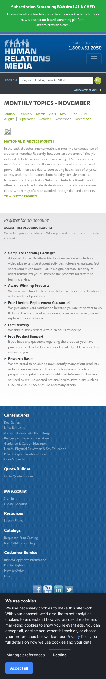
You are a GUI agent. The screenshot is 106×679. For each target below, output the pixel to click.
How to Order (14, 570)
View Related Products (20, 195)
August (9, 119)
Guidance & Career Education (25, 443)
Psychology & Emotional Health (26, 454)
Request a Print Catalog (21, 537)
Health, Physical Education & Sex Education (35, 448)
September (26, 119)
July (84, 113)
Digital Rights (13, 565)
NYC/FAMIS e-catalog (19, 543)
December (83, 119)
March (40, 113)
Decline (60, 654)
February (25, 113)
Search (10, 80)
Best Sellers (12, 422)
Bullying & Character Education (26, 438)
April (52, 113)
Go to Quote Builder (18, 476)
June (73, 113)
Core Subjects (14, 459)
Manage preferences (26, 654)
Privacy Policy (79, 636)
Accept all (19, 668)
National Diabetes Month (29, 141)
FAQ (7, 575)
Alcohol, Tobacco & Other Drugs (27, 433)
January (9, 113)
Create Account (15, 504)
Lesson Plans (13, 520)
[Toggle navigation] (94, 58)
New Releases (14, 427)
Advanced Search (86, 90)
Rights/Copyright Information (25, 560)
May (63, 113)
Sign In (9, 498)
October (45, 119)
